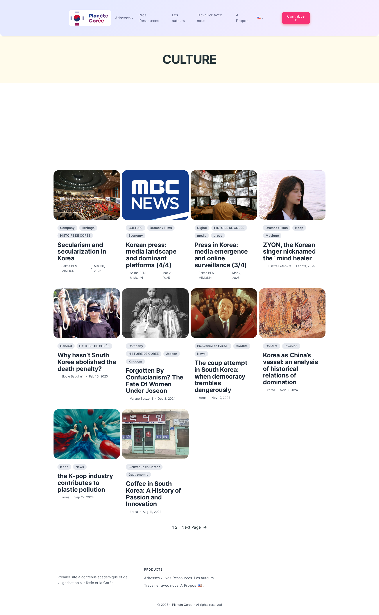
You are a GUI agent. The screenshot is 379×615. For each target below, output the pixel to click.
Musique (272, 235)
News (201, 354)
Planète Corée (182, 604)
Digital (202, 228)
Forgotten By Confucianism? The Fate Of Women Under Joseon (154, 380)
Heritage (88, 228)
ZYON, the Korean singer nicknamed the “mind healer (289, 251)
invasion (291, 346)
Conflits (242, 346)
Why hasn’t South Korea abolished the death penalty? (86, 362)
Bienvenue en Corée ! (213, 346)
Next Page (194, 527)
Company (67, 228)
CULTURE (136, 228)
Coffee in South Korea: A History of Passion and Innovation (153, 493)
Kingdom (135, 361)
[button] (296, 18)
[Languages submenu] (263, 18)
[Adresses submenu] (133, 18)
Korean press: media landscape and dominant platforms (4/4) (151, 254)
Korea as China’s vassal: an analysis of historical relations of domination (290, 369)
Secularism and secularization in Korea (81, 251)
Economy (136, 235)
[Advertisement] (189, 135)
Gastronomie (138, 474)
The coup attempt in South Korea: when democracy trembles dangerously (221, 376)
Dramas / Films (161, 228)
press (218, 235)
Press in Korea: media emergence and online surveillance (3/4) (221, 254)
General (66, 346)
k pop (299, 228)
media (201, 235)
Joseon (171, 354)
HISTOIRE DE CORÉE (75, 235)
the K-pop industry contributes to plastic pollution (85, 483)
